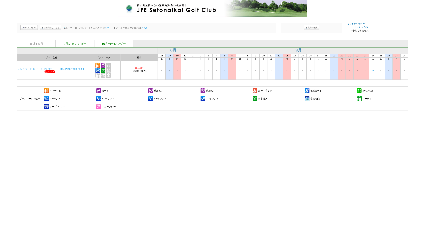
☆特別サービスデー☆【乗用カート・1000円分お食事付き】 (51, 69)
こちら (108, 28)
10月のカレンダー (114, 43)
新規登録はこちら (51, 27)
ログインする (30, 27)
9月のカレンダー (75, 43)
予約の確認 (312, 27)
